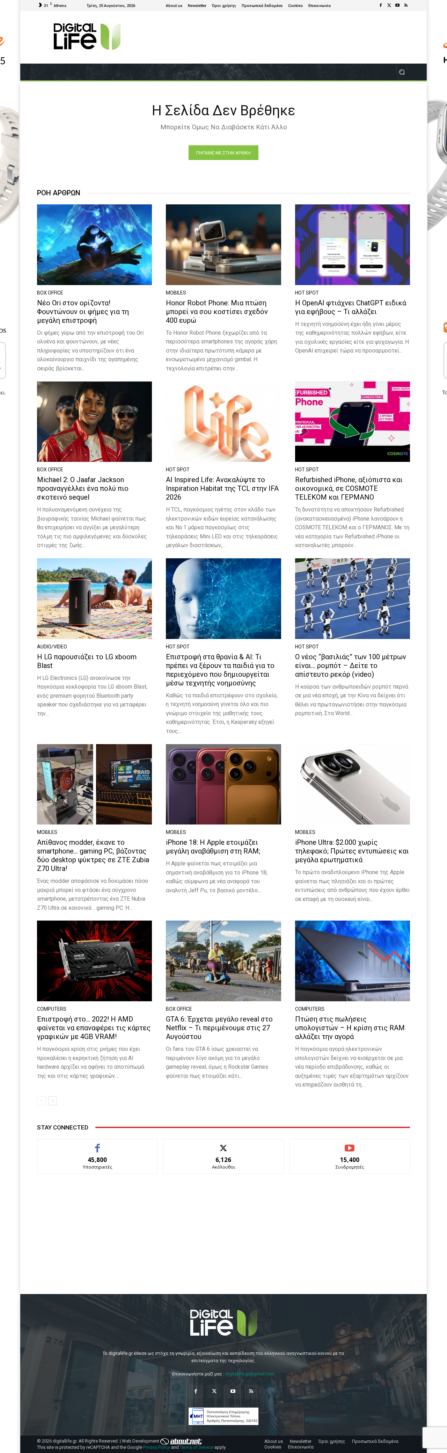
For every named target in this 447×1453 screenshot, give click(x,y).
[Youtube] (397, 5)
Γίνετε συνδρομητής (350, 1144)
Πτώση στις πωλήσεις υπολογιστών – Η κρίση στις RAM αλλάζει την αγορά (350, 1028)
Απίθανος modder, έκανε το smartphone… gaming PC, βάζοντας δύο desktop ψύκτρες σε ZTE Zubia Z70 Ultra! (93, 855)
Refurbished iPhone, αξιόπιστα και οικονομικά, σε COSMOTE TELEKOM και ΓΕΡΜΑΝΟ (349, 488)
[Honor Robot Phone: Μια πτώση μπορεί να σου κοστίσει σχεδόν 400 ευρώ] (223, 244)
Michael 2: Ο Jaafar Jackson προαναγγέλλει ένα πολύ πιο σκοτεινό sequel (83, 488)
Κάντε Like (97, 1144)
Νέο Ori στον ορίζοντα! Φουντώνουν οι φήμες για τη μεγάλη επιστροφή (83, 312)
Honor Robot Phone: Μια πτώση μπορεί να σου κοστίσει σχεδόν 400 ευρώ (217, 312)
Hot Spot (307, 293)
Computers (51, 1009)
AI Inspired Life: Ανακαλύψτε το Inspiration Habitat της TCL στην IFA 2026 (222, 488)
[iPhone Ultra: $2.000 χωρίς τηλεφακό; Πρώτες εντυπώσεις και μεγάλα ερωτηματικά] (352, 784)
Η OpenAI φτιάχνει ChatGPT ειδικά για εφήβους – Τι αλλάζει (350, 307)
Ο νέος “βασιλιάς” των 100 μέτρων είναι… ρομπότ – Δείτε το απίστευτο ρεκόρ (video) (350, 665)
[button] (402, 72)
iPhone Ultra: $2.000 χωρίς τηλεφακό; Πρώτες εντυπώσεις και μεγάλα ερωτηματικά (352, 851)
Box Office (50, 293)
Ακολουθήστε (223, 1144)
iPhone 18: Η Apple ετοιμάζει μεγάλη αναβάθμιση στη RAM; (213, 846)
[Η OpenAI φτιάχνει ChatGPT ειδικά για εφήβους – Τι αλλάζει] (352, 244)
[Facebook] (380, 5)
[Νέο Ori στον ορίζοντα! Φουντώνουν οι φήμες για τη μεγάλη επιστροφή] (94, 244)
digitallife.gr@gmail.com (250, 1373)
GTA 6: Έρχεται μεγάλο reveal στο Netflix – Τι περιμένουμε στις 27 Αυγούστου (219, 1028)
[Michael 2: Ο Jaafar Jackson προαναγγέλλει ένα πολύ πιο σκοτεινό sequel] (94, 422)
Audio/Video (52, 646)
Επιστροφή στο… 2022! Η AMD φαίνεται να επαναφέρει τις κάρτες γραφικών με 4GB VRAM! (94, 1028)
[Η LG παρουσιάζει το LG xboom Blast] (94, 598)
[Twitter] (389, 5)
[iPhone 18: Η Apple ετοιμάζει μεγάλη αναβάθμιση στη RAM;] (223, 784)
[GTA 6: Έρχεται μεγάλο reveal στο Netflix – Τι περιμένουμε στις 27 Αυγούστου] (223, 961)
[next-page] (52, 1100)
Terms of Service (196, 1447)
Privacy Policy (156, 1447)
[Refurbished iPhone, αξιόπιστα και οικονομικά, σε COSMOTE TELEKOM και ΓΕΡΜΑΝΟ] (352, 422)
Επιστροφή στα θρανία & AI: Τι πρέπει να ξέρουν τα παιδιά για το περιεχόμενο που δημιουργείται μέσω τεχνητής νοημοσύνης (220, 670)
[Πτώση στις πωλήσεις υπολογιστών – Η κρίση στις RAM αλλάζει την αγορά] (352, 961)
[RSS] (406, 5)
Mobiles (176, 293)
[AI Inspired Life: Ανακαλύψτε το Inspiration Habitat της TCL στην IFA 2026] (223, 422)
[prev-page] (41, 1100)
